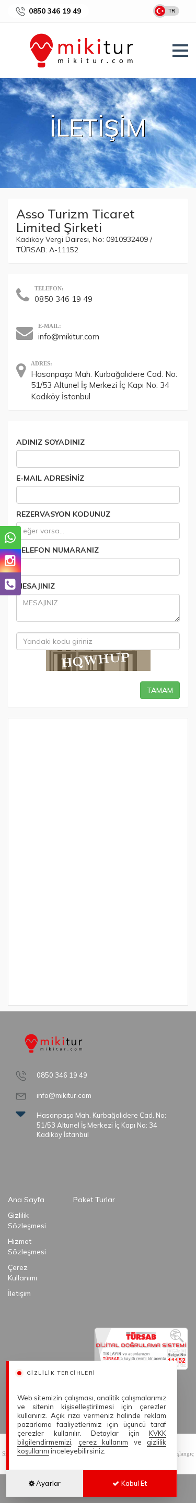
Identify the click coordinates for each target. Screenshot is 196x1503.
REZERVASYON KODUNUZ (63, 514)
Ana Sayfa (26, 1199)
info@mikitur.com (68, 336)
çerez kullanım (103, 1442)
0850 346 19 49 (55, 11)
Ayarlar (47, 1483)
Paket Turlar (94, 1199)
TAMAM (160, 690)
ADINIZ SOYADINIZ (50, 442)
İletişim (19, 1293)
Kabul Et (133, 1483)
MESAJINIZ (35, 586)
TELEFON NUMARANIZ (57, 550)
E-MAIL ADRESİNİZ (50, 478)
